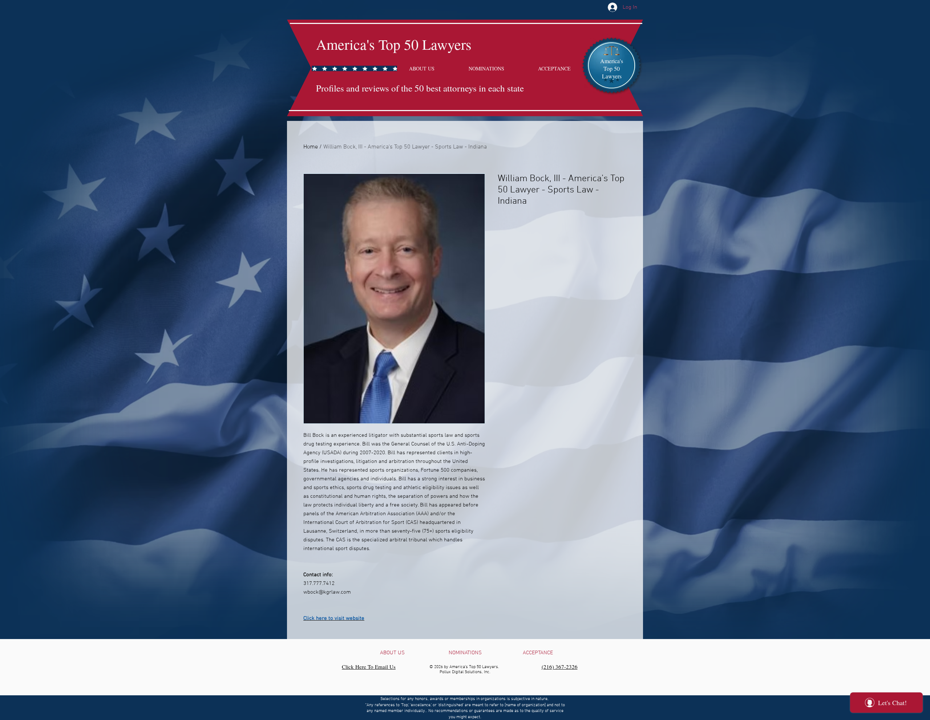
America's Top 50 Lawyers (394, 44)
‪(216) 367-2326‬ (560, 666)
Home (310, 147)
